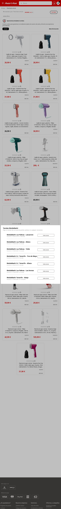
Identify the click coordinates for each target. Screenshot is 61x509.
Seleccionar (46, 235)
